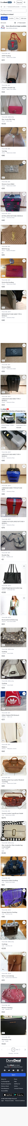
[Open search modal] (14, 2)
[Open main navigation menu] (24, 2)
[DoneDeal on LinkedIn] (18, 1070)
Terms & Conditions (20, 1100)
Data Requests (5, 1088)
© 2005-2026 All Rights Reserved (9, 1098)
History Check (5, 1086)
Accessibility (4, 1090)
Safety (16, 1086)
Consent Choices (18, 1088)
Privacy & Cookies (9, 1100)
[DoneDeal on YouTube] (13, 1070)
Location (11, 18)
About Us (3, 1079)
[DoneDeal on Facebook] (5, 1070)
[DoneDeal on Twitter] (9, 1070)
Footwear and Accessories (14, 6)
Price (17, 18)
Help (15, 1081)
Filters (5, 18)
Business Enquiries (6, 1083)
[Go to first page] (2, 1049)
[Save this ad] (24, 34)
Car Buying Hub (5, 1081)
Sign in (13, 1074)
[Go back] (2, 7)
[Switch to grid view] (15, 22)
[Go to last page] (25, 1049)
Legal (2, 1100)
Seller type (23, 18)
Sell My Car (17, 1083)
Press (15, 1079)
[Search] (2, 10)
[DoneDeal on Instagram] (22, 1070)
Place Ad (19, 2)
